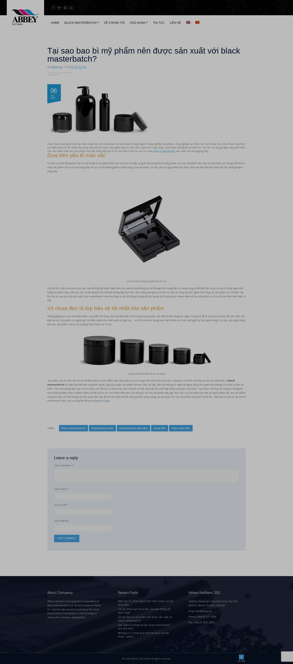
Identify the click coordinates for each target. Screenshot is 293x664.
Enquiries (172, 52)
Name (140, 41)
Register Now (166, 64)
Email (170, 41)
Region (140, 52)
